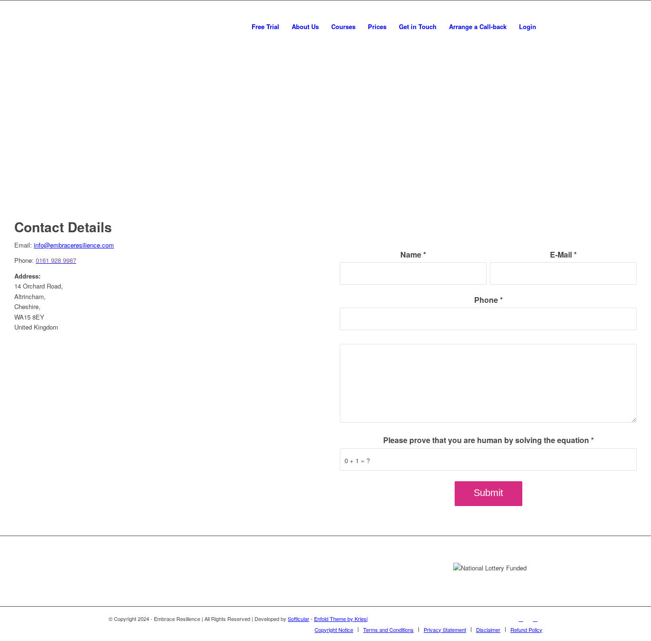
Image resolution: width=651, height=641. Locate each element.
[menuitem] (265, 26)
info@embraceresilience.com (74, 244)
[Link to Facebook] (521, 618)
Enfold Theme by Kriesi (340, 618)
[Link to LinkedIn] (535, 618)
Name (413, 254)
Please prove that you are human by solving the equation (488, 440)
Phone (488, 299)
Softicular (298, 618)
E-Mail (563, 254)
